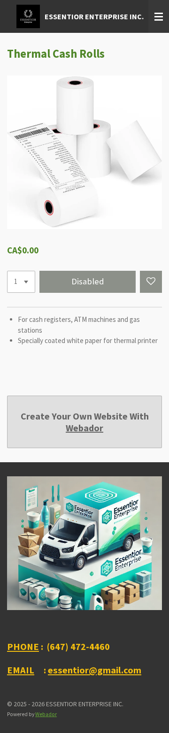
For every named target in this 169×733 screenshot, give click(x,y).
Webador (84, 428)
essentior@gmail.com (94, 670)
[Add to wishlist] (151, 282)
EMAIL (20, 670)
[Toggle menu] (158, 16)
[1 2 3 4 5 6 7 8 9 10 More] (21, 282)
